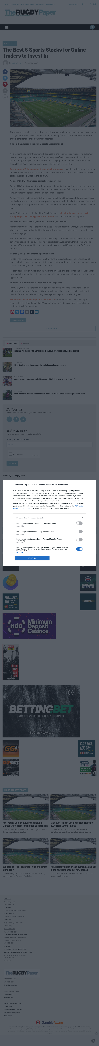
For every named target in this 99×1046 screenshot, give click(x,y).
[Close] (91, 485)
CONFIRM (32, 558)
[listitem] (49, 518)
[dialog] (49, 523)
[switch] (79, 523)
